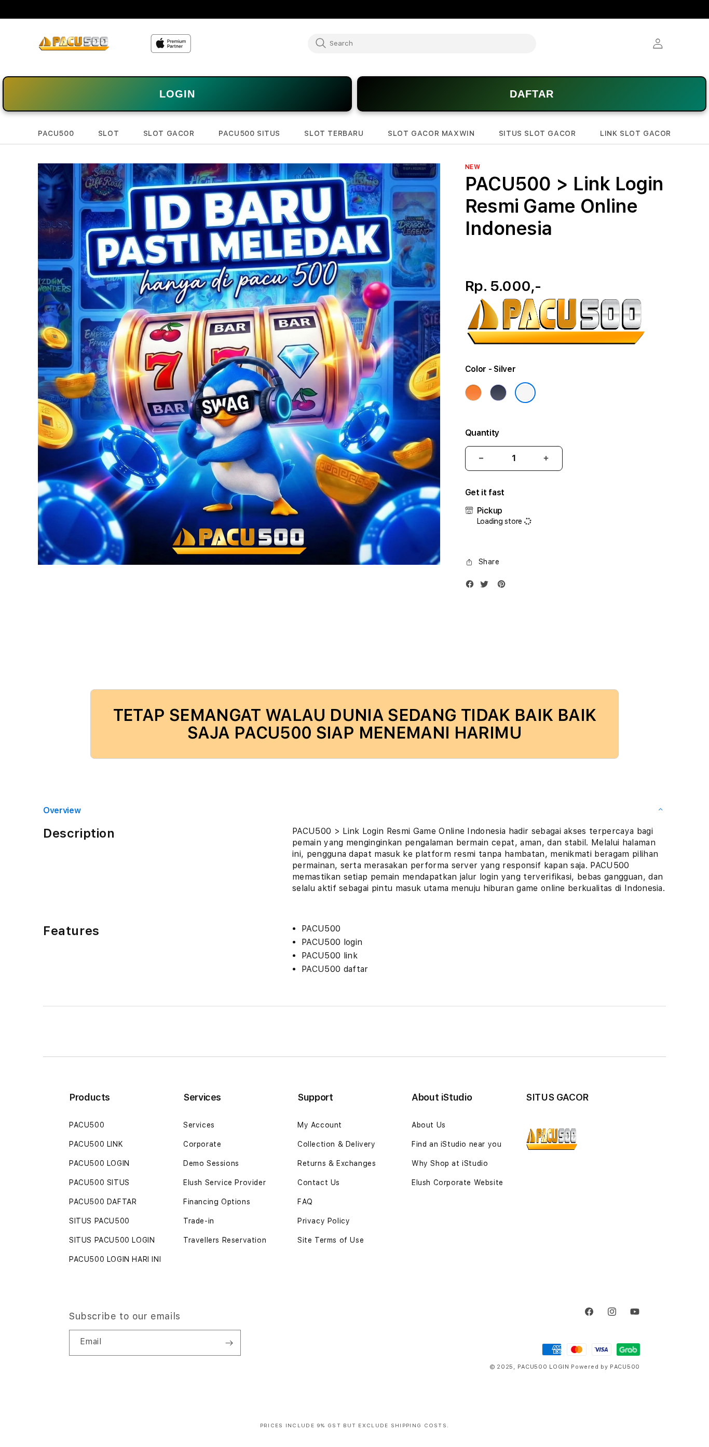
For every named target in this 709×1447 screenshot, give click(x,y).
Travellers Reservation (224, 1240)
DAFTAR (532, 94)
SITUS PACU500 (99, 1221)
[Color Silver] (525, 392)
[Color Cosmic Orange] (473, 392)
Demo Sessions (211, 1163)
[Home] (74, 44)
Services (199, 1125)
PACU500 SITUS (99, 1182)
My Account (319, 1125)
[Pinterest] (504, 586)
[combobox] (422, 43)
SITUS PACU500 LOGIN (112, 1240)
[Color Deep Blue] (498, 392)
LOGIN (177, 94)
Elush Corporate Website (457, 1182)
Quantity (482, 433)
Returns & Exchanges (336, 1163)
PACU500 (86, 1125)
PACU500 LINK (96, 1144)
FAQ (305, 1202)
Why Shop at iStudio (450, 1163)
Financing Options (216, 1202)
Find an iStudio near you (456, 1144)
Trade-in (198, 1221)
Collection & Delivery (336, 1144)
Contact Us (318, 1182)
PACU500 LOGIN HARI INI (115, 1259)
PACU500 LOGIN (99, 1163)
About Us (429, 1125)
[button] (56, 133)
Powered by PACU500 (605, 1366)
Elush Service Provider (224, 1182)
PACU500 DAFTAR (103, 1202)
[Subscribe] (228, 1343)
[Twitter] (487, 586)
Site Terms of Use (330, 1240)
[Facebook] (472, 586)
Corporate (202, 1144)
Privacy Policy (323, 1221)
